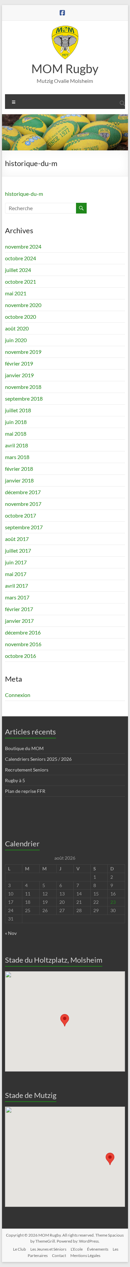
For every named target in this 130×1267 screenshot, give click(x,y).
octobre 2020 (20, 316)
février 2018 (19, 468)
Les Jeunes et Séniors (48, 1249)
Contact (59, 1255)
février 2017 (19, 609)
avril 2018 (16, 445)
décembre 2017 (23, 492)
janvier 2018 (19, 480)
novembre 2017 (23, 504)
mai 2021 (15, 293)
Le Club (19, 1249)
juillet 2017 (18, 550)
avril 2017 (16, 585)
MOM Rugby (64, 68)
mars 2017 (17, 597)
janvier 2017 (19, 620)
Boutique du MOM (24, 748)
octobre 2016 (20, 656)
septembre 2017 (24, 527)
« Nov (11, 933)
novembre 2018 (23, 387)
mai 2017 (15, 574)
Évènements (97, 1249)
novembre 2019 (23, 351)
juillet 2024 (18, 270)
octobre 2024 (20, 258)
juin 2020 (16, 340)
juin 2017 (16, 562)
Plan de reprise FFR (25, 791)
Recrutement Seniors (26, 769)
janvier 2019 (19, 375)
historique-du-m (24, 193)
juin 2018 (16, 422)
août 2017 (17, 539)
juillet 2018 (18, 410)
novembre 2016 (23, 644)
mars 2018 (17, 457)
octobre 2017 (20, 515)
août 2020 (17, 328)
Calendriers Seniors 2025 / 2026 (38, 759)
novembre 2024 (23, 246)
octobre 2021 (20, 281)
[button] (65, 1020)
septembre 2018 (24, 398)
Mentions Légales (85, 1255)
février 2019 (19, 363)
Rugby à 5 (15, 780)
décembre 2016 (23, 632)
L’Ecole (77, 1249)
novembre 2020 (23, 305)
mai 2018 (15, 433)
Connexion (17, 695)
